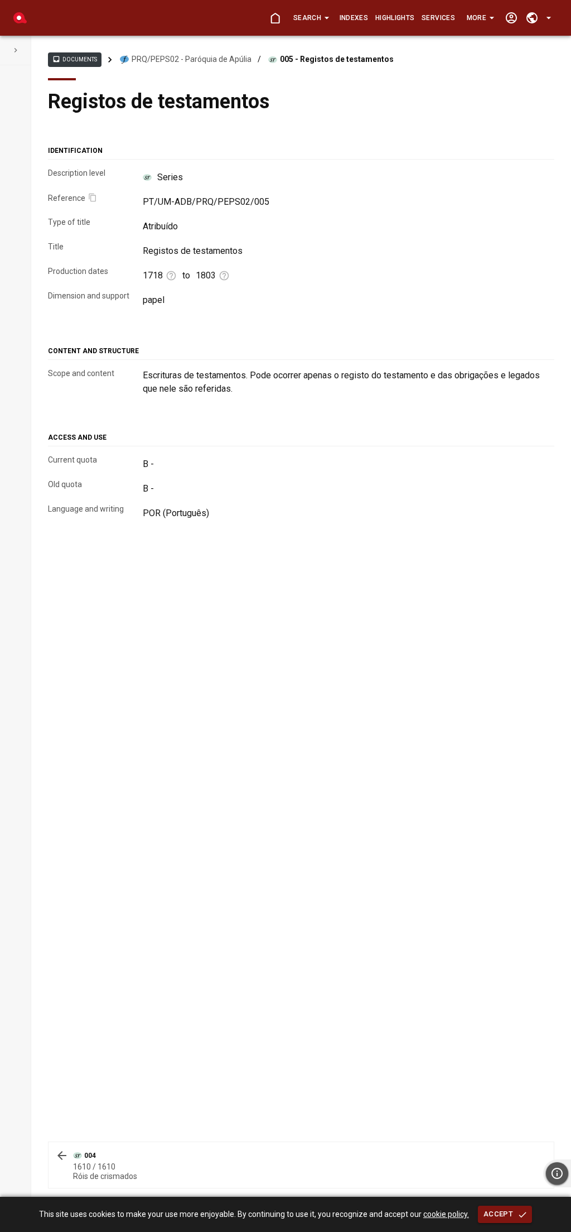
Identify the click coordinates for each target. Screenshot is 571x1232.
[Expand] (16, 50)
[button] (311, 17)
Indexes (354, 18)
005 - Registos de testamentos (337, 59)
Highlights (394, 18)
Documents (74, 59)
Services (438, 18)
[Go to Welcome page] (275, 18)
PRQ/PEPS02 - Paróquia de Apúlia (191, 59)
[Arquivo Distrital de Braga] (20, 17)
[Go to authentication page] (511, 18)
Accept (498, 1214)
